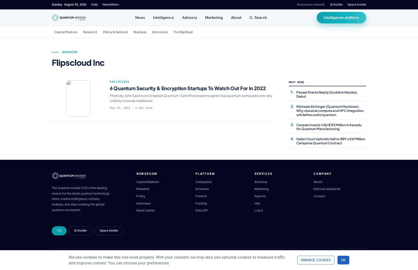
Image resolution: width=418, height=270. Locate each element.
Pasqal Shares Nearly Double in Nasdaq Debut (326, 94)
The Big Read (183, 32)
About (236, 17)
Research (90, 32)
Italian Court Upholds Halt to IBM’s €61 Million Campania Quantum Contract (330, 141)
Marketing (214, 17)
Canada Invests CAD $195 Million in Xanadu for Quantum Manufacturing (329, 127)
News (140, 17)
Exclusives (119, 81)
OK (343, 260)
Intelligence (163, 17)
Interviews (160, 32)
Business (140, 32)
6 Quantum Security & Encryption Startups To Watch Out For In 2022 (188, 88)
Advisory (189, 17)
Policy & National (115, 32)
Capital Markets (65, 32)
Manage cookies (316, 260)
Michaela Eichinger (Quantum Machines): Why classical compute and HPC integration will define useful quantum (330, 110)
